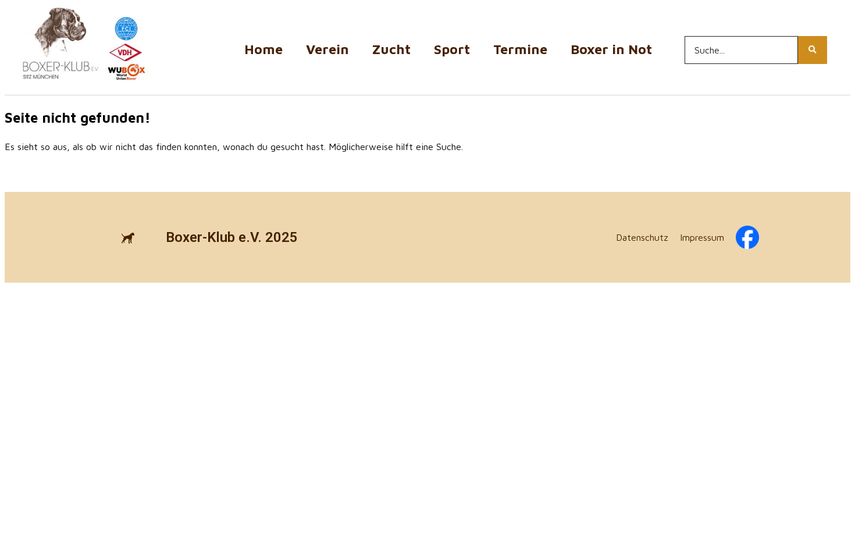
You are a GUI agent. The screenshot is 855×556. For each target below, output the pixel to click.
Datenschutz (642, 237)
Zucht (391, 49)
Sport (452, 49)
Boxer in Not (611, 49)
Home (263, 49)
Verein (327, 49)
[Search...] (812, 50)
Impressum (702, 237)
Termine (520, 49)
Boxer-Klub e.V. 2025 (232, 237)
